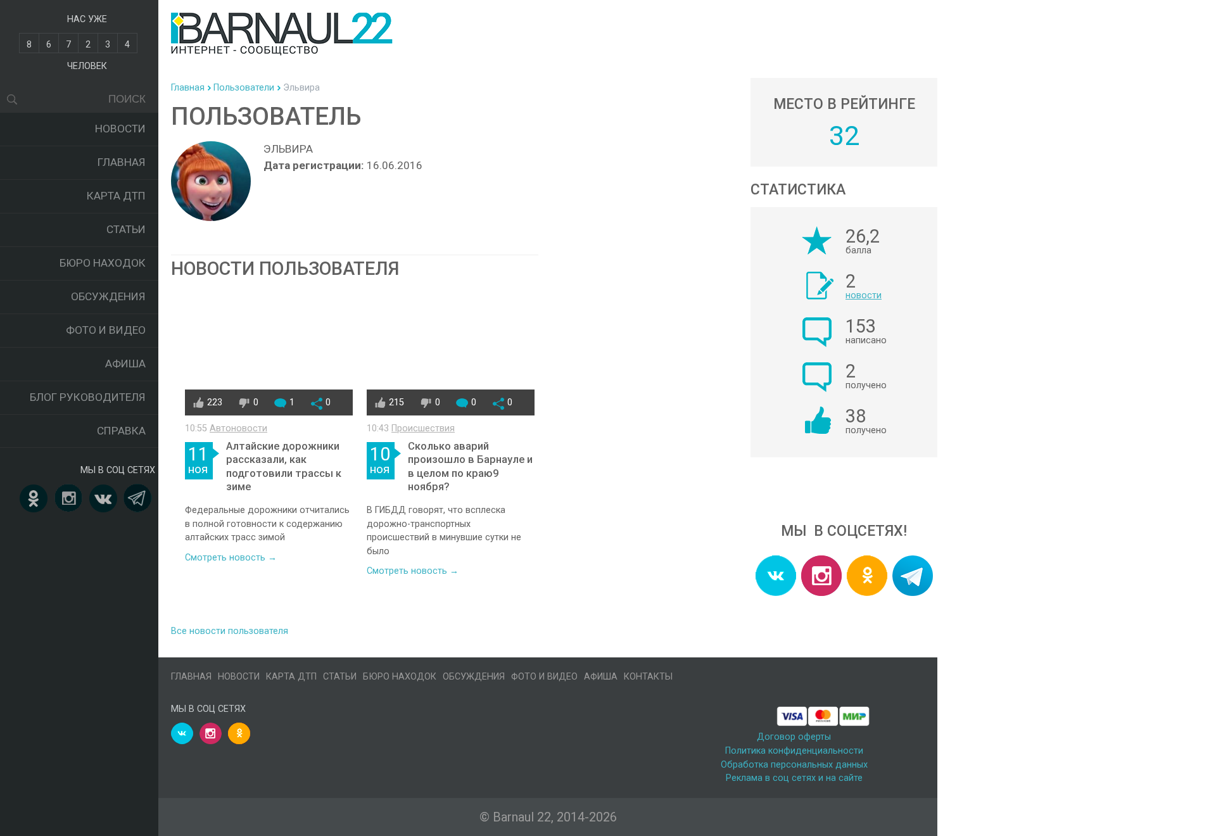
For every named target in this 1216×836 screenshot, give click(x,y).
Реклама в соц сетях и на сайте (794, 778)
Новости (120, 128)
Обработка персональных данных (794, 764)
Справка (121, 430)
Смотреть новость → (231, 557)
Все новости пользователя (229, 631)
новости (864, 295)
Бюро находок (103, 262)
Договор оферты (794, 737)
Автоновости (238, 428)
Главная (122, 162)
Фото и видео (106, 330)
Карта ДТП (116, 195)
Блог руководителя (88, 397)
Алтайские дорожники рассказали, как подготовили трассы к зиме (283, 466)
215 (396, 402)
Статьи (126, 229)
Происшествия (423, 428)
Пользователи (243, 87)
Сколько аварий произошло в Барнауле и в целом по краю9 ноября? (470, 466)
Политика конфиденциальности (794, 750)
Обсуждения (108, 296)
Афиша (125, 363)
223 (214, 402)
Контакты (648, 676)
